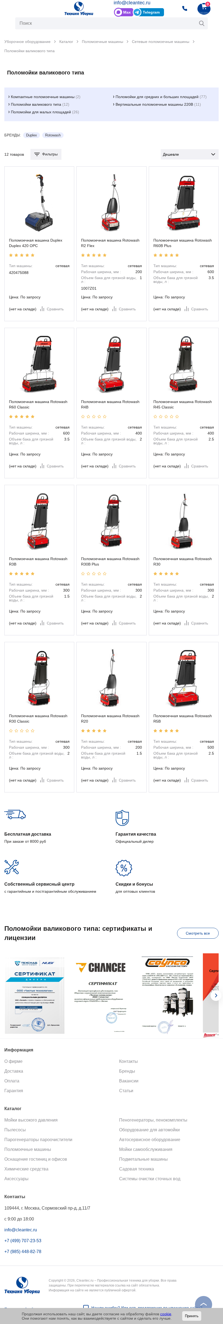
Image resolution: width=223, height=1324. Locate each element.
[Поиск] (202, 23)
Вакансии (128, 1081)
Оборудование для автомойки (149, 1130)
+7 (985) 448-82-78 (22, 1251)
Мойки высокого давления (31, 1120)
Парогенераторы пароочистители (38, 1139)
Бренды (127, 1071)
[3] (21, 255)
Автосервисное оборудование (149, 1139)
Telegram (151, 12)
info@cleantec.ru (132, 2)
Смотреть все (198, 933)
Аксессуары (16, 1178)
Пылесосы (15, 1130)
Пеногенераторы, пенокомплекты (153, 1120)
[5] (32, 255)
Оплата (11, 1081)
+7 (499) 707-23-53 (22, 1240)
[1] (11, 255)
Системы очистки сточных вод (149, 1178)
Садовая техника (136, 1169)
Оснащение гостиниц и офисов (35, 1159)
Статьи (126, 1090)
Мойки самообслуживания (145, 1149)
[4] (27, 255)
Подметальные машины (143, 1159)
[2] (16, 255)
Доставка (13, 1071)
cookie (165, 1314)
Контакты (128, 1061)
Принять (192, 1316)
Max (127, 12)
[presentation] (215, 995)
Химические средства (26, 1169)
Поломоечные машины (27, 1149)
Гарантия (13, 1090)
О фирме (13, 1061)
